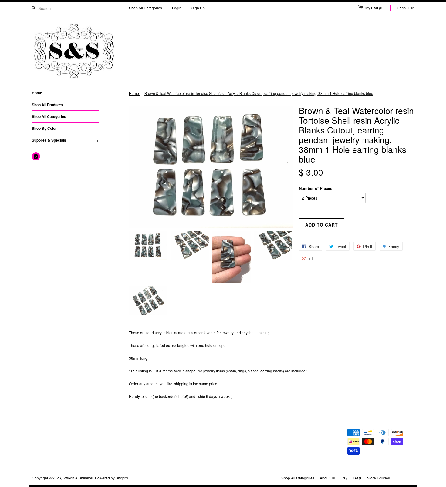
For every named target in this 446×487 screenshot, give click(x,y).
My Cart (374, 7)
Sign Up (198, 7)
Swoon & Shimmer (78, 477)
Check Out (405, 7)
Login (176, 7)
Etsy (343, 477)
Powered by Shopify (111, 477)
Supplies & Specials (65, 140)
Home (37, 93)
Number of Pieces (315, 188)
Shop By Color (44, 128)
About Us (327, 477)
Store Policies (378, 477)
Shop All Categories (145, 7)
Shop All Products (47, 104)
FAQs (357, 477)
